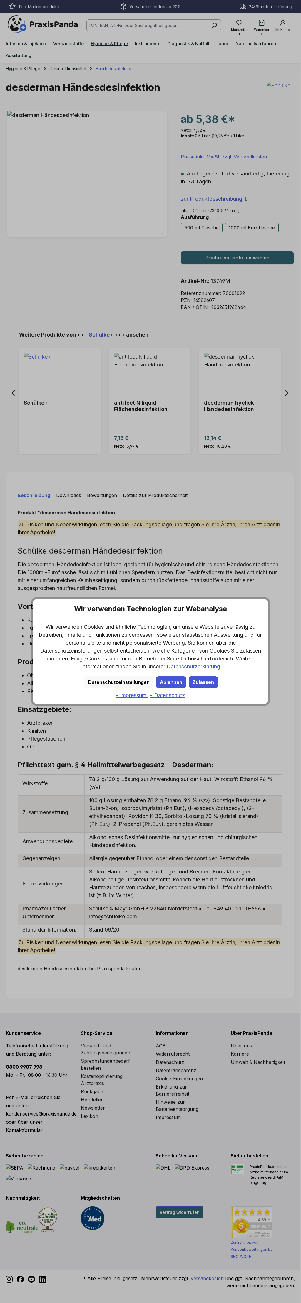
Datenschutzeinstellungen (119, 682)
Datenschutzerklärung (193, 666)
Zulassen (203, 682)
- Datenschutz (167, 695)
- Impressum (132, 695)
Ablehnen (171, 682)
